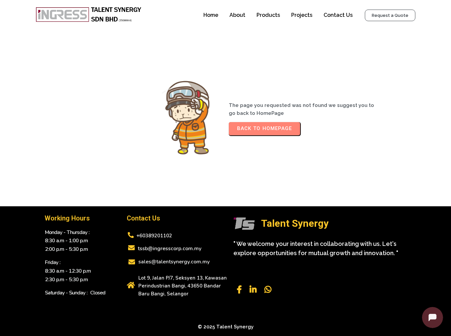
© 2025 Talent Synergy (226, 327)
